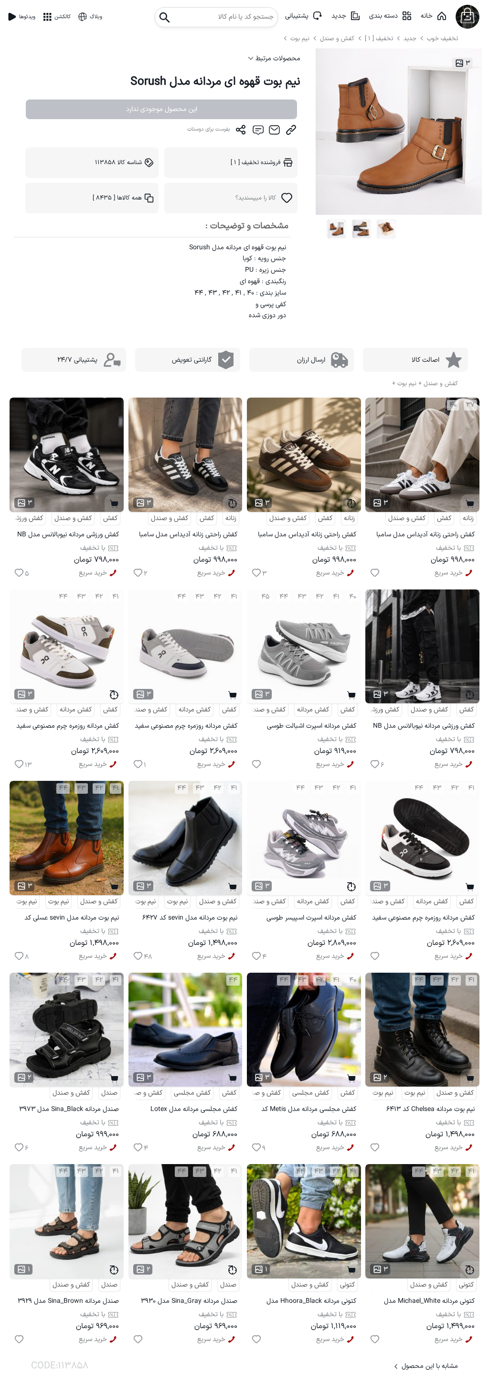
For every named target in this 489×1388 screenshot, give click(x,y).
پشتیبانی (296, 16)
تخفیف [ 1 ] (379, 38)
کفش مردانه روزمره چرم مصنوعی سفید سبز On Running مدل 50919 (67, 727)
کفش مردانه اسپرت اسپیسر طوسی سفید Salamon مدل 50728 (311, 919)
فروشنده (256, 162)
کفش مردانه (313, 710)
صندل (109, 1093)
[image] (336, 229)
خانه (427, 16)
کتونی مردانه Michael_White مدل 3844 (429, 1302)
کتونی (466, 1285)
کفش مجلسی (310, 1093)
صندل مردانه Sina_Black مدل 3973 (69, 1109)
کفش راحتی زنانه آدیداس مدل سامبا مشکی (188, 536)
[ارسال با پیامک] (258, 132)
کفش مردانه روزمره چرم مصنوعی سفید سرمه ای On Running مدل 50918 (186, 727)
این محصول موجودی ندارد (161, 109)
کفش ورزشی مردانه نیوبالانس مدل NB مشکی (68, 536)
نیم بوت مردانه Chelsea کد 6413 (430, 1109)
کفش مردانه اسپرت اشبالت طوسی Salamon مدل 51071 (311, 727)
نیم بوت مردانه (136, 902)
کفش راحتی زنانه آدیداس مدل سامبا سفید (425, 536)
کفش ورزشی (27, 518)
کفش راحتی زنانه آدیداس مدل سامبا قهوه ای (307, 536)
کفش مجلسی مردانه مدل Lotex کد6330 (193, 1110)
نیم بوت (300, 38)
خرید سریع (449, 573)
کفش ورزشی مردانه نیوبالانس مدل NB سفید (424, 727)
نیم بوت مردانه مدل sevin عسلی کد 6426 (71, 919)
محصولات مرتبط (277, 59)
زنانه (468, 518)
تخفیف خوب (442, 38)
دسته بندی (383, 16)
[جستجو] (164, 15)
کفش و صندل (337, 38)
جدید (338, 16)
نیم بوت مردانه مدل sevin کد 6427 (189, 918)
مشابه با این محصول (430, 1366)
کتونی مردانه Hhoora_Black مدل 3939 (311, 1302)
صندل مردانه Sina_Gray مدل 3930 (189, 1301)
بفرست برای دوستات (208, 129)
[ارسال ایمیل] (274, 132)
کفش (444, 518)
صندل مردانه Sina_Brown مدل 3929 (68, 1301)
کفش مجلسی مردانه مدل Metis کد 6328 (308, 1110)
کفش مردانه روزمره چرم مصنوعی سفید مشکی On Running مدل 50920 (423, 919)
